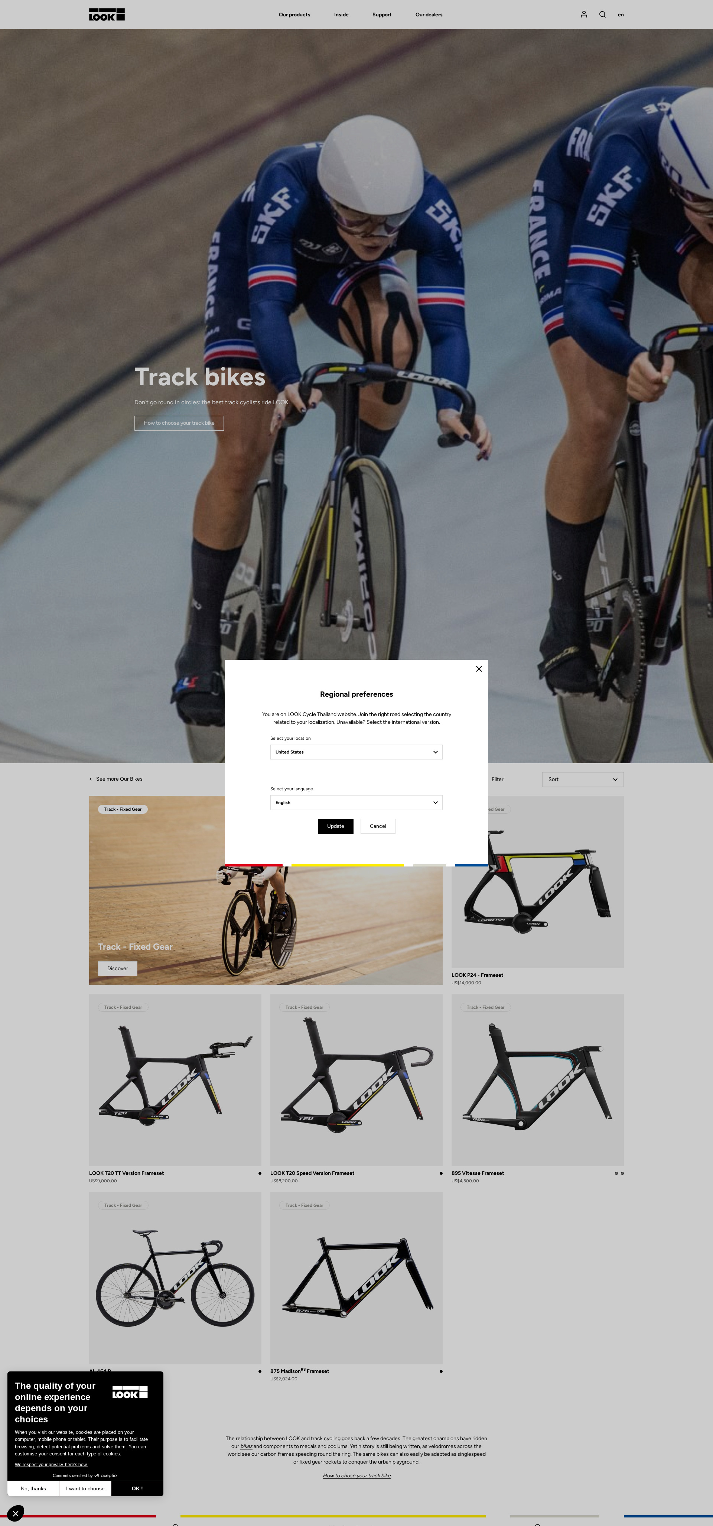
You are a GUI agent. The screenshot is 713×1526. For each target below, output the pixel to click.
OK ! (137, 1488)
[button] (16, 1513)
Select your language (291, 788)
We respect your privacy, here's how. (51, 1464)
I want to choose (85, 1488)
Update (335, 826)
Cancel (378, 826)
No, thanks (33, 1488)
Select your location (290, 738)
